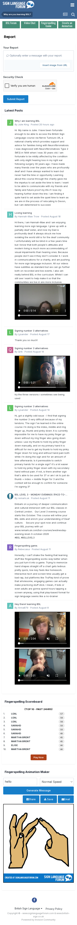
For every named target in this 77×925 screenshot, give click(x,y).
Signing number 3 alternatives (31, 330)
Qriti (20, 351)
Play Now (38, 757)
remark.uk (23, 498)
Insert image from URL (55, 65)
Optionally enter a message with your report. (35, 55)
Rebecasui (24, 549)
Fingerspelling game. (26, 545)
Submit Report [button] (16, 99)
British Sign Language (28, 908)
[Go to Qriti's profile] (10, 350)
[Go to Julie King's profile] (10, 123)
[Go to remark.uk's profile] (10, 496)
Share (32, 799)
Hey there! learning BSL (28, 604)
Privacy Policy (54, 908)
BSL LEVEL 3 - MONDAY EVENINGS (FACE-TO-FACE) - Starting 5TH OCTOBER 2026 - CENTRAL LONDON (42, 494)
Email (67, 799)
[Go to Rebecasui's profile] (10, 547)
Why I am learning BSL (27, 120)
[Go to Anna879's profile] (10, 606)
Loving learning (23, 212)
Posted (42, 124)
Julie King (23, 124)
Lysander (23, 334)
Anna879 (23, 607)
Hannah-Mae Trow (28, 216)
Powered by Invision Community (38, 919)
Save (49, 799)
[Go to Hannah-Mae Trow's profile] (10, 215)
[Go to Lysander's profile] (10, 332)
